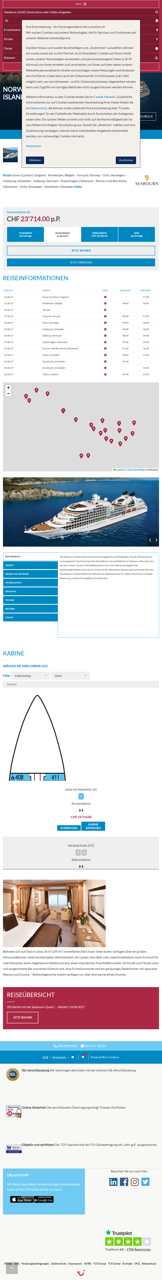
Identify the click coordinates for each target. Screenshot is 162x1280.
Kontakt (127, 1263)
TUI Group (99, 1263)
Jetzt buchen (81, 250)
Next (156, 540)
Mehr (78, 186)
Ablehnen (35, 160)
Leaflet (120, 469)
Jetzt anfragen (81, 262)
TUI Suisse (114, 1263)
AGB (45, 1057)
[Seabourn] (81, 512)
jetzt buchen (22, 1017)
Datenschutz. (39, 108)
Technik (9, 600)
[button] (82, 456)
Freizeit (9, 565)
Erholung (10, 591)
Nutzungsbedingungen (35, 1263)
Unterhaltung (13, 582)
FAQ (137, 1263)
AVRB (87, 1263)
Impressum (59, 1057)
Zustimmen (126, 160)
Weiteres (10, 609)
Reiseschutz (149, 1263)
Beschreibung (12, 556)
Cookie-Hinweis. (104, 97)
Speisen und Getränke (17, 574)
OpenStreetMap (136, 469)
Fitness (9, 617)
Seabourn (81, 512)
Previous (150, 540)
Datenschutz (58, 1263)
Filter (6, 675)
